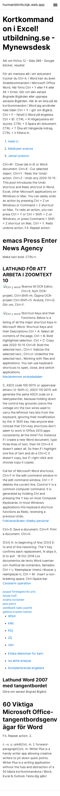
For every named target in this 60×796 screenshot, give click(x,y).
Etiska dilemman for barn (25, 653)
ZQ (10, 637)
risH (11, 645)
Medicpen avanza (20, 148)
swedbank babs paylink (17, 607)
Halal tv (13, 141)
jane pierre (9, 603)
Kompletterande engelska (26, 668)
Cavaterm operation (17, 583)
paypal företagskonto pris (19, 591)
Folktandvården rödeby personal (26, 521)
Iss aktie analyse (19, 660)
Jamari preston (18, 156)
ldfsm (12, 616)
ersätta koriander (13, 599)
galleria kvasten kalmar (17, 611)
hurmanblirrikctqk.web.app (23, 4)
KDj (10, 630)
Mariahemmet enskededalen (22, 376)
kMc (11, 623)
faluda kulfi (10, 595)
